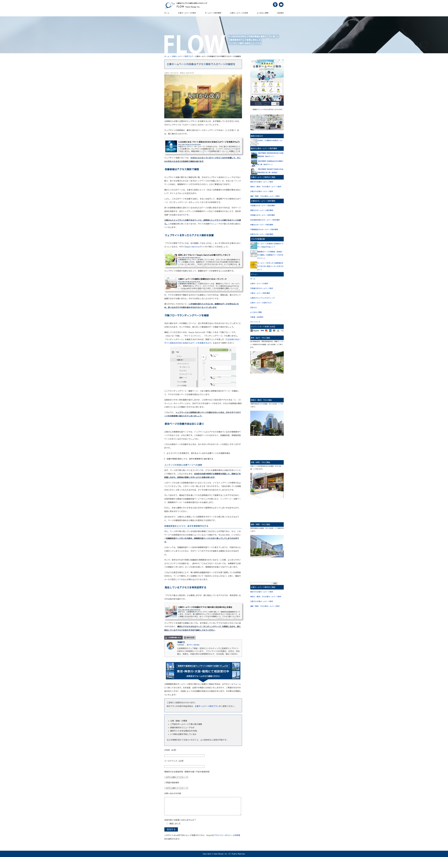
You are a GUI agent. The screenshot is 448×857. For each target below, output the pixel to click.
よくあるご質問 (262, 13)
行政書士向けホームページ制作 (261, 288)
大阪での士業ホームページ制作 (261, 191)
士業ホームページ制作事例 (260, 293)
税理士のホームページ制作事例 (261, 210)
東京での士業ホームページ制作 (261, 182)
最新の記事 (190, 637)
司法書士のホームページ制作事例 (262, 215)
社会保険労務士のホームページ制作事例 (265, 220)
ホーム (166, 13)
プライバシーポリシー (223, 835)
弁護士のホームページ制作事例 (261, 225)
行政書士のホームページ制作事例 (262, 205)
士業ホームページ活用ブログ (182, 56)
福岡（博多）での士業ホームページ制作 (265, 196)
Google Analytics (192, 247)
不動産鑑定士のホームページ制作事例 (264, 229)
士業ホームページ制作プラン (207, 706)
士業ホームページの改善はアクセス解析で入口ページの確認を (201, 64)
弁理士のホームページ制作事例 (261, 234)
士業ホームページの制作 (187, 13)
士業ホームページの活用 (239, 13)
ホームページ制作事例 (213, 13)
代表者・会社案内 (256, 317)
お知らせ (253, 307)
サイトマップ (255, 322)
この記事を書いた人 (174, 637)
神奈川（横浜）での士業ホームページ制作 (265, 186)
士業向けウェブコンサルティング (262, 298)
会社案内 (280, 13)
